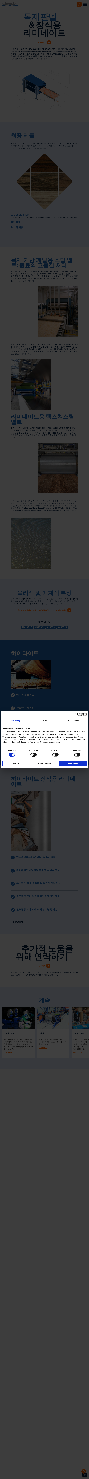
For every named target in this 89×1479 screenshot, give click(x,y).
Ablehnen (16, 763)
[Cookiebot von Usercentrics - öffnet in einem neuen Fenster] (77, 714)
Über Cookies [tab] (73, 721)
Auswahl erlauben (44, 763)
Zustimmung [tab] (15, 721)
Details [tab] (44, 721)
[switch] (33, 754)
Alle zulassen (73, 763)
